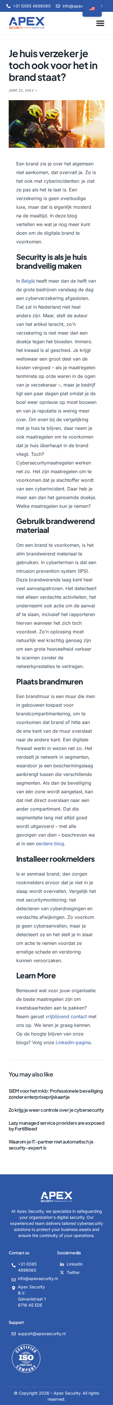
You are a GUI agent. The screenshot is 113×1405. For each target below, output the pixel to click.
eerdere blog (50, 843)
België (28, 281)
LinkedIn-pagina (73, 1042)
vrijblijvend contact (66, 1016)
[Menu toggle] (100, 23)
